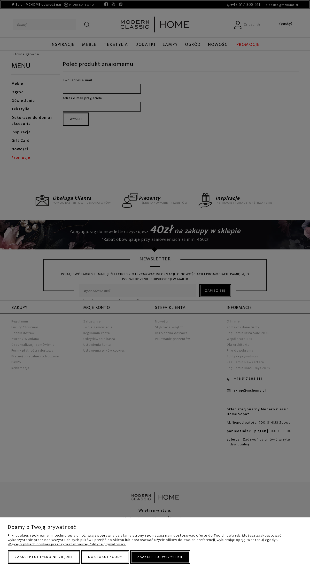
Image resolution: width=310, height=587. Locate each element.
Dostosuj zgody (105, 557)
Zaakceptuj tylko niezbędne (44, 557)
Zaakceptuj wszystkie (160, 557)
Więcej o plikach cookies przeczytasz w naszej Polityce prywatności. (67, 544)
